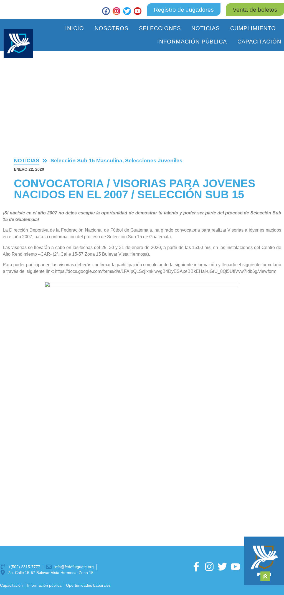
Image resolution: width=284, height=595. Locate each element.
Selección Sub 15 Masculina (86, 160)
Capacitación (259, 42)
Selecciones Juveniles (153, 160)
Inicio (74, 28)
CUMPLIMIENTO (253, 28)
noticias (26, 160)
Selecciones (160, 28)
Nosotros (111, 28)
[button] (255, 9)
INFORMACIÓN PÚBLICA (192, 42)
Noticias (205, 28)
